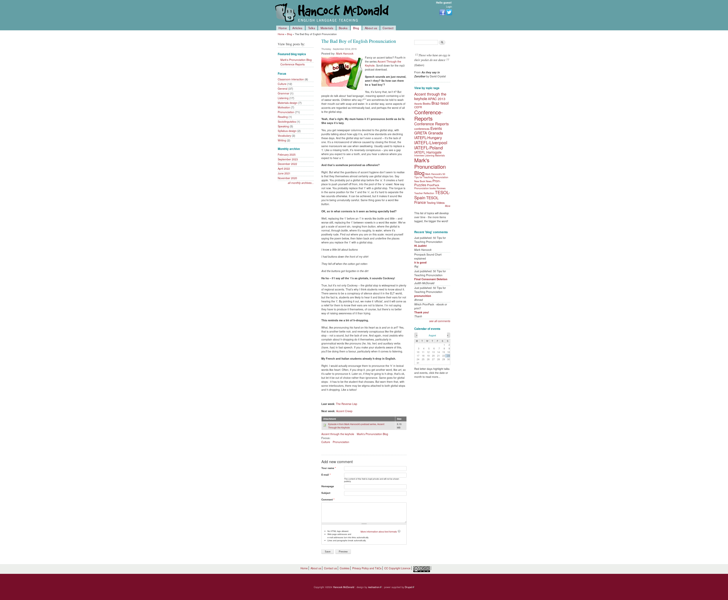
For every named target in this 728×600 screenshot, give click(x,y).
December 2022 (287, 164)
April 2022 (284, 168)
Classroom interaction (291, 79)
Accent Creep (344, 411)
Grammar (283, 93)
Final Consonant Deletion (430, 279)
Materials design (287, 103)
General (282, 88)
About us (371, 28)
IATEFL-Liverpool (430, 142)
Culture (282, 84)
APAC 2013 (436, 98)
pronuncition (422, 296)
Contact (388, 28)
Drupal (409, 587)
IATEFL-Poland (428, 147)
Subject (325, 493)
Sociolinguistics (287, 121)
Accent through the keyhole (337, 434)
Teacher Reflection (424, 193)
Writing (282, 140)
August (432, 335)
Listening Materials (435, 155)
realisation (375, 587)
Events (436, 128)
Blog (356, 28)
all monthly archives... (301, 183)
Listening (283, 98)
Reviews (441, 188)
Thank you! (421, 312)
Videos (440, 203)
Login (449, 6)
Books (343, 28)
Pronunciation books (425, 188)
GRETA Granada (428, 133)
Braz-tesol (440, 103)
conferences (422, 129)
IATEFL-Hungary (428, 137)
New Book (419, 181)
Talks (311, 28)
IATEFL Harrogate (428, 152)
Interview (419, 155)
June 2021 (284, 173)
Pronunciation (286, 112)
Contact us (330, 568)
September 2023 (288, 159)
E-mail (326, 474)
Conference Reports (292, 64)
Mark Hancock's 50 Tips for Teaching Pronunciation (431, 175)
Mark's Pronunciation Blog (296, 60)
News (429, 181)
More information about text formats (379, 531)
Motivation (284, 107)
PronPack (433, 185)
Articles (297, 28)
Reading (283, 117)
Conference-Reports (428, 115)
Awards (418, 103)
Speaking (283, 126)
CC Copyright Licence (397, 568)
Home (282, 28)
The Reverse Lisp (346, 404)
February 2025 (287, 154)
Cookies (344, 568)
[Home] (332, 13)
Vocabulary (284, 135)
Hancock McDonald (343, 587)
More (447, 206)
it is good (420, 262)
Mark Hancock (344, 53)
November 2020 (287, 178)
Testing (431, 203)
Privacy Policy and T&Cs (366, 568)
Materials (327, 28)
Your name (328, 468)
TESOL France (426, 200)
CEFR (418, 107)
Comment (327, 499)
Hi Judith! (420, 246)
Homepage (327, 486)
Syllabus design (287, 131)
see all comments (439, 321)
